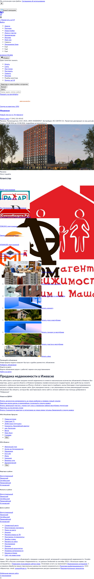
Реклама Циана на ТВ (13, 534)
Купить (7, 64)
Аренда (7, 26)
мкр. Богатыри (10, 428)
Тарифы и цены (10, 539)
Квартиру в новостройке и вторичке (14, 84)
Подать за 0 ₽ (10, 80)
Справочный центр (12, 525)
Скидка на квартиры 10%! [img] (9, 106)
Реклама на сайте (11, 541)
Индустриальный (6, 476)
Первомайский (5, 483)
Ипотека (8, 37)
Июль (7, 456)
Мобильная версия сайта (9, 573)
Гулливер (8, 435)
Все (7, 437)
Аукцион (8, 532)
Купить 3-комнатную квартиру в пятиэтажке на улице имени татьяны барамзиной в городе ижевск (37, 410)
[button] (47, 112)
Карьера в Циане (11, 553)
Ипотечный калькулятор (14, 548)
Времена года (10, 460)
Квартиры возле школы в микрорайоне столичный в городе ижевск (25, 403)
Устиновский (5, 485)
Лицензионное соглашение (77, 564)
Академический (10, 463)
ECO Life (8, 453)
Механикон (9, 451)
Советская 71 (9, 421)
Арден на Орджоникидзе (14, 449)
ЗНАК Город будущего (13, 423)
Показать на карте (7, 94)
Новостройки (10, 30)
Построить (9, 71)
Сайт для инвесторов (12, 555)
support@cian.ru (20, 568)
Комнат (3, 87)
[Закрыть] (1, 3)
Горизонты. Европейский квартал (17, 426)
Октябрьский (5, 480)
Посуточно (9, 69)
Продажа (8, 28)
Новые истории (10, 419)
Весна (7, 430)
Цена (3, 89)
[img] (25, 106)
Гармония (8, 458)
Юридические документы (14, 528)
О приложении (5, 575)
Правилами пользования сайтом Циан (26, 564)
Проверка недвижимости (14, 551)
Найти (16, 94)
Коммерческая (10, 35)
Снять (7, 66)
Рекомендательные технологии (72, 568)
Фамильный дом (11, 447)
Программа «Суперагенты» (15, 537)
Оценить (8, 73)
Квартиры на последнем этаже (11, 408)
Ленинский (4, 478)
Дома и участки (10, 33)
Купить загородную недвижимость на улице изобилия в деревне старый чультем (30, 401)
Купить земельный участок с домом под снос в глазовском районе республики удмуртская (34, 405)
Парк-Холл (8, 433)
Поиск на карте (10, 530)
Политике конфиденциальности (72, 566)
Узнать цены (4, 118)
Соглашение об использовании (33, 1)
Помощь (8, 546)
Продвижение (10, 544)
